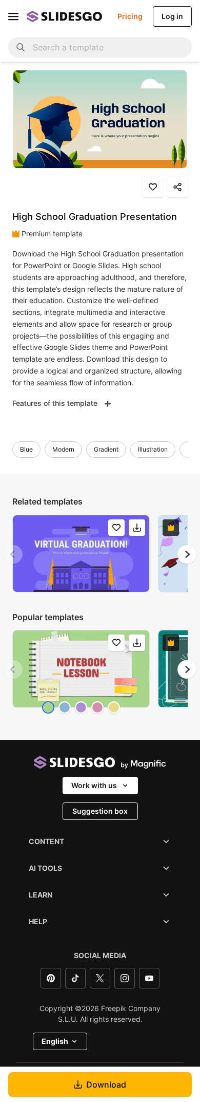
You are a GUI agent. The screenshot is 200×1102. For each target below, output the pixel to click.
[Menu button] (13, 16)
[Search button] (20, 47)
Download (106, 1084)
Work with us (94, 785)
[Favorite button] (153, 187)
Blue (26, 449)
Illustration (153, 449)
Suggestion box (100, 811)
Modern (63, 449)
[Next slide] (186, 554)
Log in (172, 16)
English (55, 1041)
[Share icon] (177, 187)
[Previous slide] (13, 554)
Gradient (106, 449)
